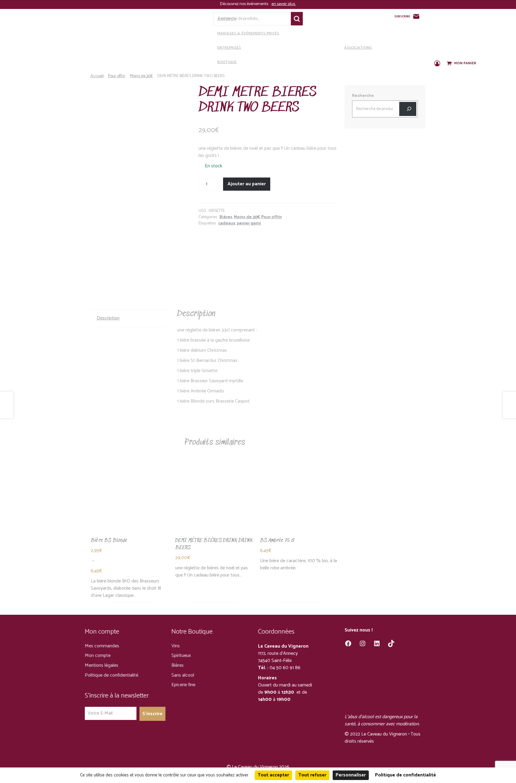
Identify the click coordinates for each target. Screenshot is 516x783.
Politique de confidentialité (111, 675)
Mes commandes (102, 646)
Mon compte (97, 656)
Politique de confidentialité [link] (405, 775)
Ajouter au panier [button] (214, 505)
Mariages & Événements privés (248, 33)
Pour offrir (116, 76)
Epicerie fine (183, 685)
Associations (358, 48)
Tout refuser (312, 775)
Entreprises (229, 48)
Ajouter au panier (247, 184)
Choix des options (130, 505)
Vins (175, 646)
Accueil (97, 76)
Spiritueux (181, 656)
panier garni (249, 223)
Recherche (297, 18)
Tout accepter (273, 775)
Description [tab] (108, 318)
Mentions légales (101, 665)
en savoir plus (283, 4)
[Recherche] (407, 109)
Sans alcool (182, 675)
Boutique (227, 62)
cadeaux (226, 223)
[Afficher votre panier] (450, 64)
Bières (225, 217)
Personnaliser (351, 775)
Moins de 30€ (141, 76)
